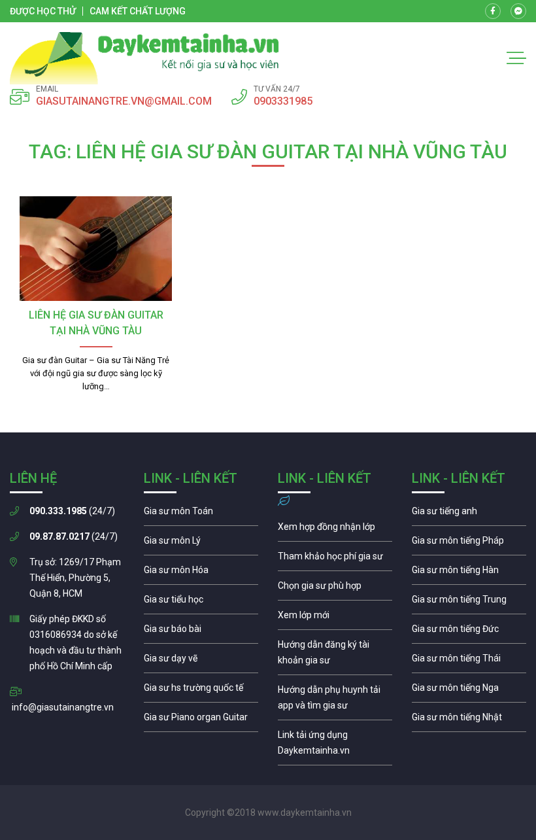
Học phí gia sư (335, 559)
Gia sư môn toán (201, 514)
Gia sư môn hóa (201, 573)
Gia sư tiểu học (201, 602)
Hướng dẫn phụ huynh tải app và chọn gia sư (335, 701)
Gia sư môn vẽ (201, 661)
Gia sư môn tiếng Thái (469, 661)
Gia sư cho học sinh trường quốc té (201, 691)
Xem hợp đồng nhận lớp (335, 530)
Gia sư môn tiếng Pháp (469, 544)
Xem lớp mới (335, 618)
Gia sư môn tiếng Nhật (469, 720)
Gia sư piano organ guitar (201, 720)
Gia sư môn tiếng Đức (469, 632)
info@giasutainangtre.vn (63, 707)
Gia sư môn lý (201, 544)
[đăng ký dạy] (144, 58)
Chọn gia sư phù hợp (335, 589)
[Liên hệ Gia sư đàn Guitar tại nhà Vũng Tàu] (96, 248)
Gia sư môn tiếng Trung (469, 602)
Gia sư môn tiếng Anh (469, 514)
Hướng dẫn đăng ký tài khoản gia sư (335, 655)
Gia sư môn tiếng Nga (335, 746)
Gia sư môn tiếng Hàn (469, 573)
